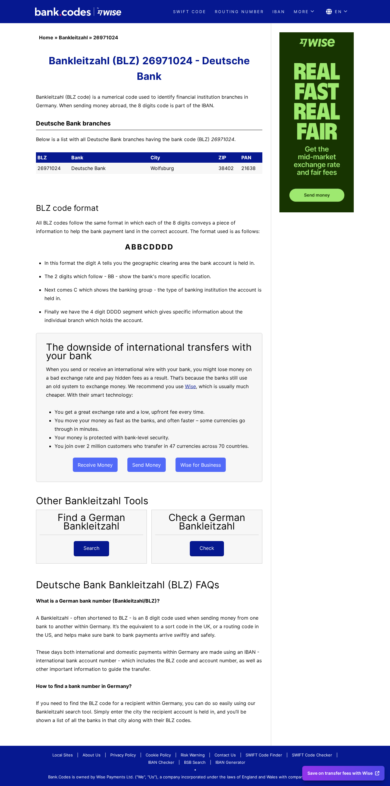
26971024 (105, 37)
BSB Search (195, 762)
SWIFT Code (189, 11)
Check (207, 548)
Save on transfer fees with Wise (340, 773)
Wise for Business (200, 465)
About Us (92, 754)
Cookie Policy (158, 754)
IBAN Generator (230, 762)
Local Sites (62, 754)
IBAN (278, 11)
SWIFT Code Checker (312, 754)
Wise (190, 386)
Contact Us (225, 754)
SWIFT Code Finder (264, 754)
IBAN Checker (161, 762)
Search (91, 548)
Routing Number (239, 11)
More (301, 11)
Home (46, 37)
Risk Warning (193, 754)
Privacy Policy (123, 754)
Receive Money (95, 465)
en (338, 11)
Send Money (146, 465)
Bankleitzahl (73, 37)
